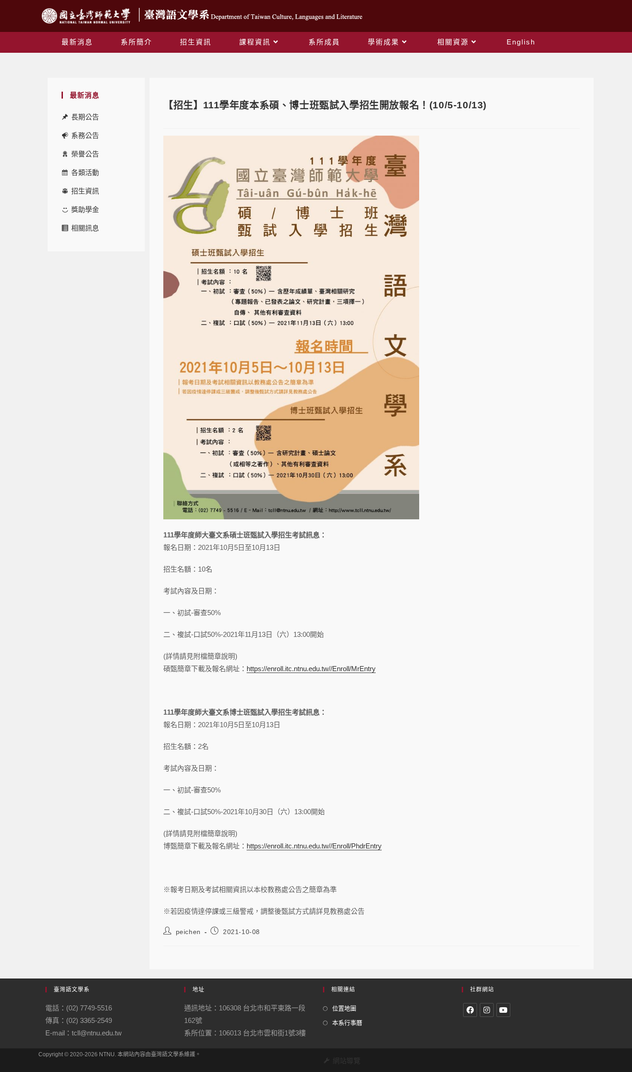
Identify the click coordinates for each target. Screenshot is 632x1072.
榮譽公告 (85, 154)
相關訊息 (85, 228)
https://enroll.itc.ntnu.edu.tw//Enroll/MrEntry (311, 669)
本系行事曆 (347, 1022)
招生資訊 (85, 191)
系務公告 (85, 135)
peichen (188, 931)
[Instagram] (487, 1010)
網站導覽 (346, 1061)
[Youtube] (503, 1010)
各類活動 (85, 172)
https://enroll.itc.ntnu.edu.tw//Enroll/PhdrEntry (314, 846)
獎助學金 (85, 209)
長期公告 (85, 117)
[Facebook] (470, 1010)
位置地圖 (344, 1008)
